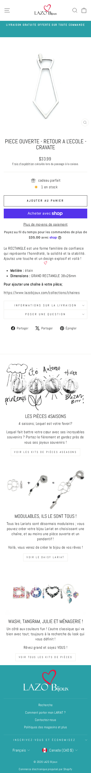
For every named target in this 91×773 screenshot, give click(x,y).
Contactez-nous (45, 720)
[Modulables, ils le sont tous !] (45, 486)
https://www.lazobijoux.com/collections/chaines (42, 292)
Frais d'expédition (23, 164)
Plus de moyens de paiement (45, 224)
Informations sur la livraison (45, 305)
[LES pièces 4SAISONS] (45, 386)
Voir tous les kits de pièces (45, 657)
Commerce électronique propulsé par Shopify (45, 769)
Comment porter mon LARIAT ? (45, 712)
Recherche (45, 705)
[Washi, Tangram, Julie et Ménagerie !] (45, 592)
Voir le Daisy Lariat (45, 557)
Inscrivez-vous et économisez (44, 740)
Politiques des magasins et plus (45, 727)
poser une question (45, 314)
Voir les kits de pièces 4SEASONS (45, 452)
